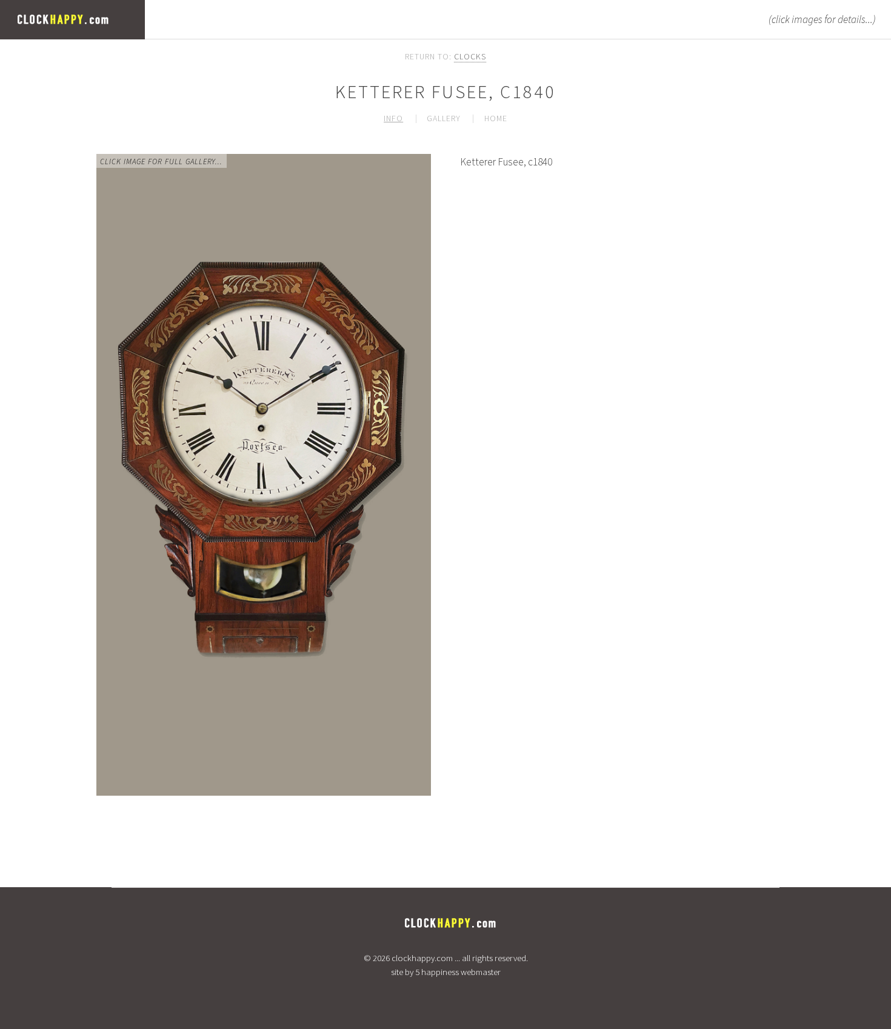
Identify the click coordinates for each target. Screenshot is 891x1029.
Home (495, 118)
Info (393, 118)
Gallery (444, 118)
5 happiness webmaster (458, 972)
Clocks (470, 56)
